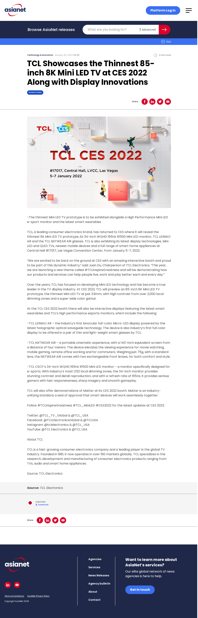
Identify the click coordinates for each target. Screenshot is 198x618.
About (92, 592)
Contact (94, 600)
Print (168, 41)
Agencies (95, 559)
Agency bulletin (99, 583)
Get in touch (140, 589)
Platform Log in (163, 10)
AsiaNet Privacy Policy (38, 596)
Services (94, 567)
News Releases (98, 575)
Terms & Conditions (14, 596)
